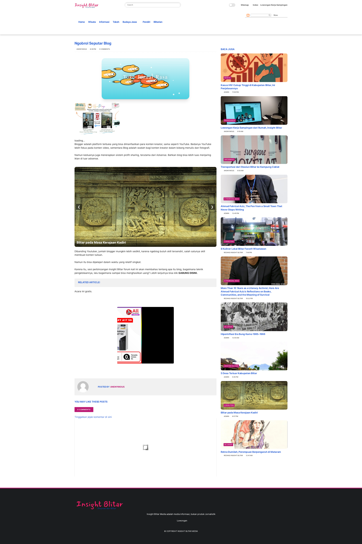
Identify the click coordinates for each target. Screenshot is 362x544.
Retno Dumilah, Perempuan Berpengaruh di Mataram (251, 451)
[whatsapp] (256, 11)
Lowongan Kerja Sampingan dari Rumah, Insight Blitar (251, 127)
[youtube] (269, 11)
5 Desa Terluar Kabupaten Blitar (239, 373)
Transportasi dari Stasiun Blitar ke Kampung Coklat (250, 166)
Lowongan (182, 520)
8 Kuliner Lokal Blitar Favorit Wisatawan (243, 248)
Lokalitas (229, 241)
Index (255, 5)
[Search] (178, 5)
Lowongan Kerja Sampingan (273, 5)
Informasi (104, 22)
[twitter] (251, 11)
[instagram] (265, 11)
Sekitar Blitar (231, 366)
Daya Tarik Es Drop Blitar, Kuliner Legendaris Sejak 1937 (119, 242)
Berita (227, 78)
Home (81, 22)
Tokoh (116, 22)
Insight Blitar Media (188, 531)
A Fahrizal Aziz (231, 199)
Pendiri (146, 22)
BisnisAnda (229, 120)
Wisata (92, 22)
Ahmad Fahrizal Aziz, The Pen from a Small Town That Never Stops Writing (251, 208)
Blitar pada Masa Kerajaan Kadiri (239, 412)
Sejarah (228, 327)
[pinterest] (260, 11)
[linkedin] (99, 371)
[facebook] (246, 11)
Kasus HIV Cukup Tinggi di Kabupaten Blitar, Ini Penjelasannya (248, 87)
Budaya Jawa (130, 22)
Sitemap (245, 5)
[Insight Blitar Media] (87, 5)
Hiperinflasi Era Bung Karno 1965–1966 (243, 334)
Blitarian (158, 22)
